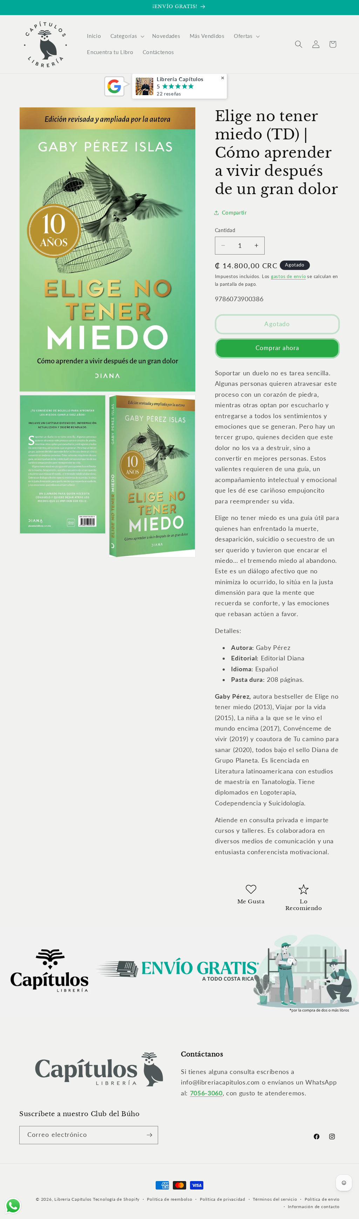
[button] (127, 36)
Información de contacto (314, 1206)
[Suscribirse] (149, 1135)
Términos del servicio (275, 1199)
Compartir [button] (234, 212)
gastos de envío (288, 276)
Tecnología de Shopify (116, 1199)
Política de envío (322, 1199)
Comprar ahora (277, 347)
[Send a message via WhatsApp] (13, 1205)
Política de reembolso (169, 1199)
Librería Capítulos (73, 1199)
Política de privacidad (222, 1199)
